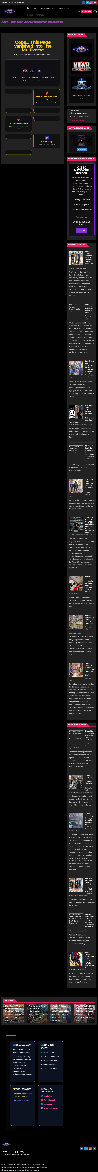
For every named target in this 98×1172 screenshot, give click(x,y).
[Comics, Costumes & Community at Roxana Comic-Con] (76, 622)
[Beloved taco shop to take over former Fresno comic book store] (76, 737)
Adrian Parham (75, 534)
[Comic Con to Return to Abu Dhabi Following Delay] (76, 311)
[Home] (28, 8)
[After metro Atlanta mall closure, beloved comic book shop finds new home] (76, 885)
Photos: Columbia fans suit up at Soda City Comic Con (89, 667)
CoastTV (89, 626)
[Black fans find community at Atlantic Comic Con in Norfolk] (76, 583)
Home (34, 8)
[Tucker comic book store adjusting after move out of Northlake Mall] (76, 782)
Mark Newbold (75, 424)
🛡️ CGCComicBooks (49, 1108)
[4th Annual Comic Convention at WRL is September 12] (76, 486)
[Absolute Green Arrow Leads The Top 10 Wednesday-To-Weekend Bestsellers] (76, 920)
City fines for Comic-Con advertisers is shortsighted (89, 450)
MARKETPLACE (64, 8)
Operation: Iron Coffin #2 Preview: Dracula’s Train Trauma (37, 1011)
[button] (79, 11)
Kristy (88, 492)
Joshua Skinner (75, 792)
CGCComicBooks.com (76, 121)
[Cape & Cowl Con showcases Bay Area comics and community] (76, 367)
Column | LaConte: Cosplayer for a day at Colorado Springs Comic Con (89, 257)
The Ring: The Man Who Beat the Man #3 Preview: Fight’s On (13, 1011)
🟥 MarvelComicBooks (50, 1100)
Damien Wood (75, 969)
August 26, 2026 (12, 1014)
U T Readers (90, 456)
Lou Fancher (90, 374)
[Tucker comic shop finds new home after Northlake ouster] (76, 820)
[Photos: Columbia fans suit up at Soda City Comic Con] (76, 670)
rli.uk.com (90, 315)
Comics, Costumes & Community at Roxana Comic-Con (89, 619)
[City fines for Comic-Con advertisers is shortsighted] (76, 452)
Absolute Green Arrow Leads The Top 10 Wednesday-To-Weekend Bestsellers (89, 920)
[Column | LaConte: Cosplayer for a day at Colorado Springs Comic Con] (76, 258)
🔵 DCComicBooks (48, 1104)
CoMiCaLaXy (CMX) (12, 1151)
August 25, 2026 (60, 1014)
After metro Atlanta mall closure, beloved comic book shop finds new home (89, 885)
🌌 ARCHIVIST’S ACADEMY (36, 15)
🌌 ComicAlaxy (47, 1096)
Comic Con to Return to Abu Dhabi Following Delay (89, 308)
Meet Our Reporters (48, 8)
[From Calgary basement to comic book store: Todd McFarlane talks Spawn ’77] (76, 959)
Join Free (81, 230)
